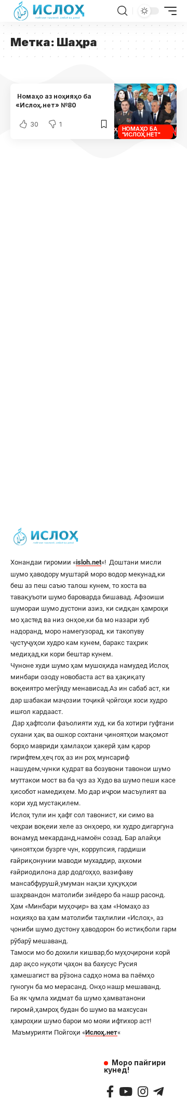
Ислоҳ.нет (101, 1032)
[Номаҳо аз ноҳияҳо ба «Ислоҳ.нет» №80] (145, 112)
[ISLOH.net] (49, 11)
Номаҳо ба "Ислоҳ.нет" (141, 131)
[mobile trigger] (168, 11)
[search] (122, 11)
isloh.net (88, 562)
